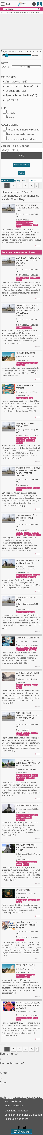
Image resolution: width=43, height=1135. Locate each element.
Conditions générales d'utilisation (23, 1114)
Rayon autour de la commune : (18, 51)
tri (23, 180)
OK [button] (21, 155)
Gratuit (11, 112)
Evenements (8, 1054)
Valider (21, 173)
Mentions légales (14, 1105)
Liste (4, 180)
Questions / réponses (17, 1110)
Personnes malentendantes (22, 139)
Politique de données (16, 1118)
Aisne (27, 192)
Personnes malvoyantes (20, 134)
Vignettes (19, 180)
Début (5, 66)
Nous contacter (13, 1101)
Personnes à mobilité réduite (23, 129)
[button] (21, 166)
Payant (11, 117)
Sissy (3, 1082)
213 (21, 1131)
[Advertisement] (21, 31)
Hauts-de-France (11, 192)
